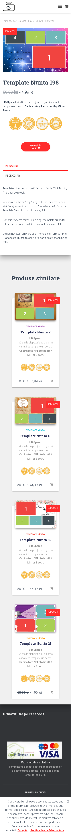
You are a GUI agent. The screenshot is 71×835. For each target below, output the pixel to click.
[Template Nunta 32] (35, 514)
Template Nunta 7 (35, 332)
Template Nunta (25, 21)
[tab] (35, 166)
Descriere (12, 166)
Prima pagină (9, 21)
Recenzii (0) (12, 175)
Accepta (22, 830)
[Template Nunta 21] (35, 618)
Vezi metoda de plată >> (35, 762)
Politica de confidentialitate (47, 830)
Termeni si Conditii (35, 792)
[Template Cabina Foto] (10, 6)
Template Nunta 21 (36, 643)
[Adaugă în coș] (52, 381)
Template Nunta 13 (35, 436)
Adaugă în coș (35, 146)
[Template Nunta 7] (35, 306)
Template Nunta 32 (35, 540)
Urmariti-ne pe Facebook (24, 714)
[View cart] (66, 6)
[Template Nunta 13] (35, 410)
